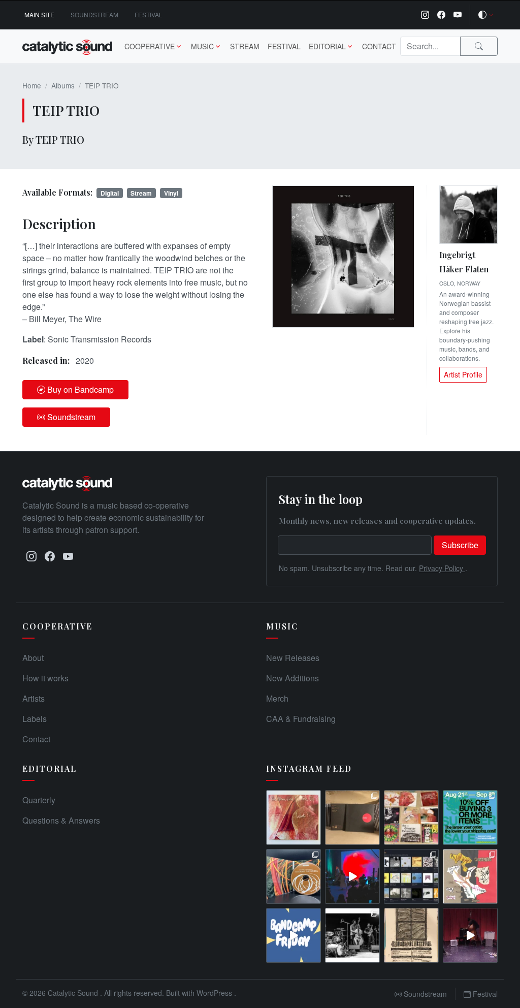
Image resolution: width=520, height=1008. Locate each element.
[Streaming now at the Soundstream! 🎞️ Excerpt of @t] (470, 935)
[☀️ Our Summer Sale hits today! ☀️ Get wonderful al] (470, 817)
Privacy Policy (442, 568)
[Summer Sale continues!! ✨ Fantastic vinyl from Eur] (411, 817)
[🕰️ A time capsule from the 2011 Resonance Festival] (411, 935)
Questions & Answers (61, 820)
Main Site (39, 14)
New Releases (292, 658)
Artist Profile (463, 374)
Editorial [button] (327, 46)
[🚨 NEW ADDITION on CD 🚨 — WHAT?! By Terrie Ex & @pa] (293, 817)
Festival (148, 14)
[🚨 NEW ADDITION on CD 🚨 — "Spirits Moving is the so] (352, 935)
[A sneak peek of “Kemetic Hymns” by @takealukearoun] (352, 876)
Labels (34, 718)
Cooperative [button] (149, 46)
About (33, 658)
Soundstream (94, 14)
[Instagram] (425, 15)
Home (31, 85)
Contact (379, 46)
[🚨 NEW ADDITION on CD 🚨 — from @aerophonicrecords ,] (293, 876)
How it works (45, 678)
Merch (277, 698)
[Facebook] (441, 15)
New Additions (292, 678)
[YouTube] (457, 15)
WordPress (215, 993)
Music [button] (202, 46)
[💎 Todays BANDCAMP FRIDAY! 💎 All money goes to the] (293, 935)
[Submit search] (479, 46)
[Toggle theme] (486, 15)
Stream (244, 46)
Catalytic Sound (74, 993)
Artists (33, 698)
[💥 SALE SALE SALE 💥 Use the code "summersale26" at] (352, 817)
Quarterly (38, 800)
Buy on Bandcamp (80, 389)
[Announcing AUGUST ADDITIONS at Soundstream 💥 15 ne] (411, 876)
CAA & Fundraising (301, 718)
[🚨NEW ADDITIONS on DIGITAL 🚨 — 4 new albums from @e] (470, 876)
